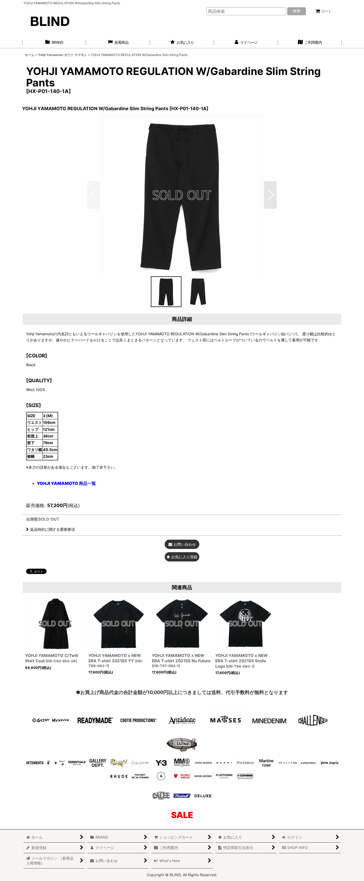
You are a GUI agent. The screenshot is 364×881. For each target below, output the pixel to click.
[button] (270, 195)
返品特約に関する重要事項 (52, 529)
